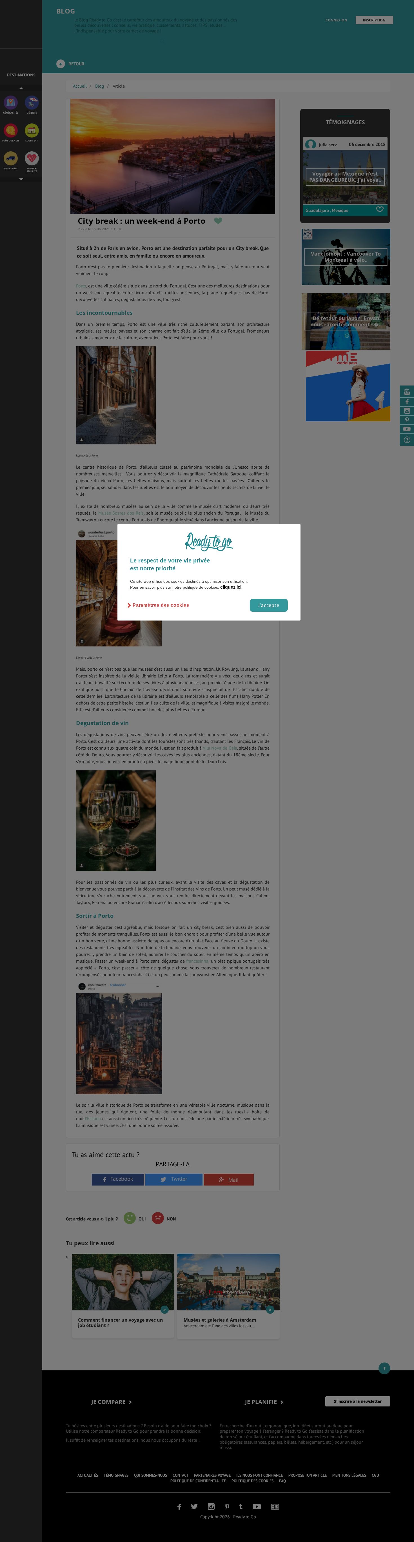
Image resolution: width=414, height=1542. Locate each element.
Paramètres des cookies (161, 605)
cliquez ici (230, 587)
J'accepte (268, 605)
